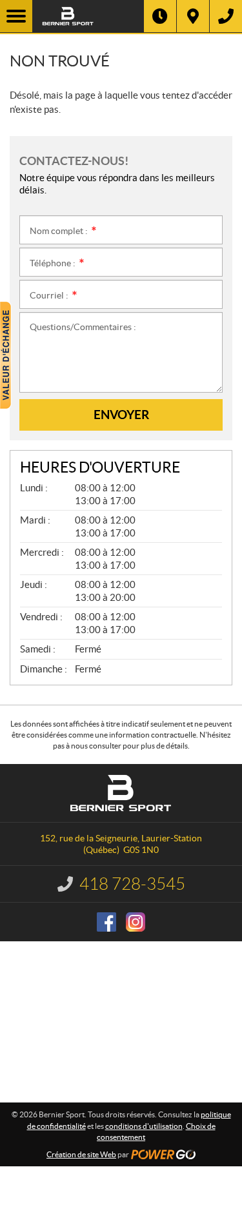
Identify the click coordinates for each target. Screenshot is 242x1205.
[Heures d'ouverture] (160, 16)
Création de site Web (81, 1154)
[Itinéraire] (193, 16)
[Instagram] (135, 922)
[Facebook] (106, 922)
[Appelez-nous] (226, 16)
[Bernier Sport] (88, 16)
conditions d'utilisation (144, 1126)
